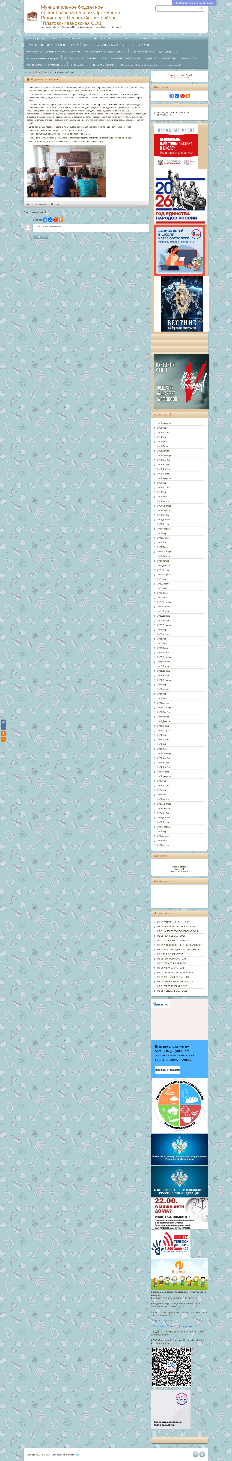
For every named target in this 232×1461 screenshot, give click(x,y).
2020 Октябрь (163, 556)
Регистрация (176, 77)
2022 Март (162, 629)
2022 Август (163, 652)
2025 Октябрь (163, 808)
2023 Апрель (163, 689)
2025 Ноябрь (163, 813)
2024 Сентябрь (164, 753)
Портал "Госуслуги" (162, 1320)
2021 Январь (163, 570)
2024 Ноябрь (163, 762)
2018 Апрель (163, 432)
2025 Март (162, 781)
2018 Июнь (162, 441)
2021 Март (162, 579)
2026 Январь (163, 822)
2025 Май (161, 790)
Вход (186, 77)
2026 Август (163, 845)
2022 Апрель (163, 634)
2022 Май (161, 639)
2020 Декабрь (163, 565)
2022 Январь (163, 620)
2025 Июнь (162, 795)
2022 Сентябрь (164, 657)
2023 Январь (163, 675)
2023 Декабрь (163, 721)
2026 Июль (162, 840)
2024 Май (161, 744)
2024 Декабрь (163, 767)
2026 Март (162, 831)
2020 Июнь (162, 547)
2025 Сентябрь (164, 804)
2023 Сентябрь (164, 707)
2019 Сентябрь (164, 506)
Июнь (43, 72)
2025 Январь (163, 772)
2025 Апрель (163, 785)
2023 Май (161, 694)
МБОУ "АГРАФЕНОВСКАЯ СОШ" (173, 922)
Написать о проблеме (167, 1069)
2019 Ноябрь (163, 515)
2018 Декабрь (163, 469)
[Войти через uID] (44, 219)
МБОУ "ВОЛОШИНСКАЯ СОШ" (172, 959)
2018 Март (162, 428)
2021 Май (161, 588)
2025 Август (163, 799)
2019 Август (163, 501)
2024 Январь (163, 726)
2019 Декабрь (163, 519)
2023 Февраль (164, 680)
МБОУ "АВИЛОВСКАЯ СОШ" (171, 968)
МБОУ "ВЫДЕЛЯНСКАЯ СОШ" (172, 963)
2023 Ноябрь (163, 717)
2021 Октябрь (163, 607)
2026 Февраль (164, 827)
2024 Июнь (162, 749)
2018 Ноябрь (163, 464)
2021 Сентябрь (164, 602)
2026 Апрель (163, 836)
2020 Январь (163, 524)
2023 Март (162, 684)
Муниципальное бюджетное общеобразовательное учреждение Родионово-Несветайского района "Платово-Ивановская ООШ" (80, 15)
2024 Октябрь (163, 758)
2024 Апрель (163, 739)
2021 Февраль (164, 574)
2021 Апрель (163, 584)
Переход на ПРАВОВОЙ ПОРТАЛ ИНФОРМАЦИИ (173, 113)
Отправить (41, 236)
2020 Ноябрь (163, 561)
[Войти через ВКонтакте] (50, 219)
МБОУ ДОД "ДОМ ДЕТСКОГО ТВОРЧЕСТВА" (179, 949)
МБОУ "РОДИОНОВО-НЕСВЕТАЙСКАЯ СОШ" (179, 945)
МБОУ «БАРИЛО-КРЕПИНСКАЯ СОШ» (176, 927)
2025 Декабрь (163, 817)
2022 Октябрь (163, 662)
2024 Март (162, 735)
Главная (27, 72)
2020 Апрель (163, 538)
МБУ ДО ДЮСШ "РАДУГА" (170, 954)
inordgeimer (43, 204)
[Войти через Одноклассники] (61, 219)
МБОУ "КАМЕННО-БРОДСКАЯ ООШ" (175, 972)
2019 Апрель (163, 487)
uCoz (76, 1455)
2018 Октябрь (163, 460)
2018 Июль (162, 446)
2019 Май (161, 492)
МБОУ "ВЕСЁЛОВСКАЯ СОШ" (172, 986)
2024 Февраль (164, 730)
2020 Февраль (164, 529)
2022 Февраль (164, 625)
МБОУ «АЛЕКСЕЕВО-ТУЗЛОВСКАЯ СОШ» (178, 931)
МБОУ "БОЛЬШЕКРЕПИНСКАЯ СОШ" (175, 982)
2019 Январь (163, 474)
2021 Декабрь (163, 616)
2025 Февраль (164, 776)
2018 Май (161, 437)
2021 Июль (162, 597)
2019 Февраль (164, 478)
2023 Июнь (162, 698)
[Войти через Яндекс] (55, 219)
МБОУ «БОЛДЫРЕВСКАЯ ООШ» (173, 940)
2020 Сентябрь (164, 552)
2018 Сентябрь (164, 455)
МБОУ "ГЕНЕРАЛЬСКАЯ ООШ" (172, 991)
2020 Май (161, 542)
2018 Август (163, 451)
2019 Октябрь (163, 510)
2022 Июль (162, 648)
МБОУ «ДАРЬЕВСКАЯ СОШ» (171, 936)
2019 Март (162, 483)
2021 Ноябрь (163, 611)
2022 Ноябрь (163, 666)
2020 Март (162, 533)
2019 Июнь (162, 496)
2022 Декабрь (163, 671)
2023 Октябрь (163, 712)
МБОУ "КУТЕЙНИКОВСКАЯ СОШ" (173, 977)
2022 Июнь (162, 643)
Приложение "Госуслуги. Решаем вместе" (174, 1326)
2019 (36, 72)
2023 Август (163, 703)
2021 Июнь (162, 593)
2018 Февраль (164, 423)
